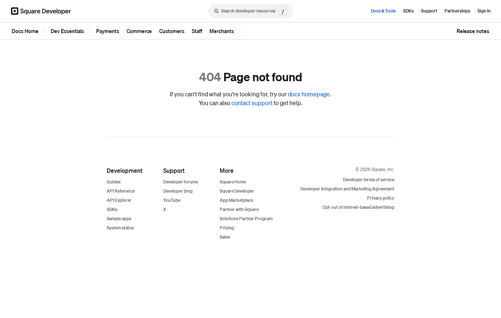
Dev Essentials (67, 31)
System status (120, 228)
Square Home (233, 182)
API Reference (121, 191)
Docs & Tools (383, 11)
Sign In (484, 11)
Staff (197, 31)
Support (429, 11)
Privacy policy (380, 198)
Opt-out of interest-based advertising (358, 207)
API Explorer (119, 200)
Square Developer (237, 191)
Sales (225, 237)
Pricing (227, 228)
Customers (171, 31)
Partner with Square (239, 209)
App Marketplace (236, 200)
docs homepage (309, 94)
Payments (107, 31)
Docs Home (25, 31)
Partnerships (457, 11)
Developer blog (178, 191)
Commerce (139, 31)
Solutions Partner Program (246, 218)
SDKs (408, 11)
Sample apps (119, 218)
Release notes (473, 31)
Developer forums (180, 182)
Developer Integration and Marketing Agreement (347, 189)
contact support (252, 103)
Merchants (221, 31)
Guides (114, 182)
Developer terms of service (368, 179)
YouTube (171, 200)
